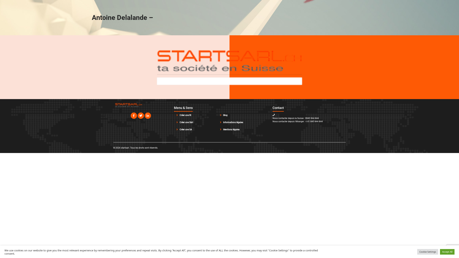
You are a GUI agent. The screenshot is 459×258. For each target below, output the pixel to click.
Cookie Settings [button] (427, 251)
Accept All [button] (447, 251)
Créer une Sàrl (186, 122)
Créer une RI (185, 115)
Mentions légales (231, 129)
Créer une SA (186, 129)
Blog (225, 115)
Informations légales (233, 122)
